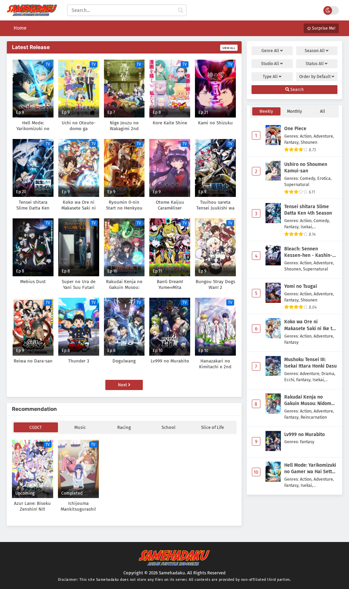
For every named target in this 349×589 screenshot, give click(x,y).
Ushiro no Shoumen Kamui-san (305, 167)
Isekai (306, 226)
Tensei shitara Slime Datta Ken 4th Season (308, 210)
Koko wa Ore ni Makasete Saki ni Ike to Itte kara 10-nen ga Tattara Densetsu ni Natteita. (309, 325)
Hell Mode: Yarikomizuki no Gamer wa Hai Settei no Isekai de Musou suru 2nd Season (310, 468)
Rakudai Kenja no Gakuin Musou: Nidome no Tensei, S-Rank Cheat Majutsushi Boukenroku (310, 400)
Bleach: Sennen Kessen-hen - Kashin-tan (308, 252)
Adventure (323, 136)
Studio (270, 63)
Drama (327, 373)
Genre (270, 50)
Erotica (324, 178)
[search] (181, 10)
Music (80, 427)
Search (296, 89)
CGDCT (35, 427)
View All (229, 48)
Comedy (307, 178)
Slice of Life (212, 427)
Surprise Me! (323, 28)
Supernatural (296, 184)
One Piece (295, 128)
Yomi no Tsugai (300, 286)
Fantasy (291, 142)
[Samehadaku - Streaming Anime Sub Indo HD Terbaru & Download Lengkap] (32, 12)
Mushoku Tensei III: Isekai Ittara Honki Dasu (310, 363)
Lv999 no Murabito (304, 434)
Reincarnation (314, 417)
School (169, 427)
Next (123, 384)
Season (315, 50)
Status (315, 63)
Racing (124, 427)
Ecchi (289, 379)
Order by (315, 76)
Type (270, 76)
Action (306, 136)
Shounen (309, 142)
